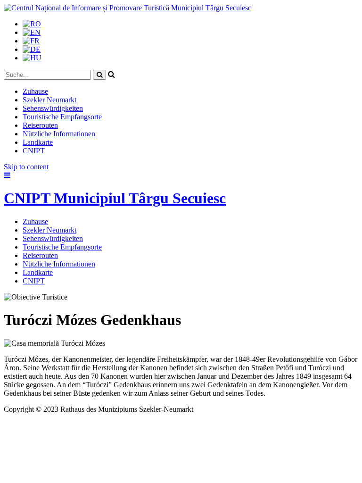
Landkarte (38, 142)
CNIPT (34, 151)
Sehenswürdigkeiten (53, 108)
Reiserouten (40, 125)
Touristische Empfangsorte (62, 117)
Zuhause (35, 91)
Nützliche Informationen (59, 134)
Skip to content (26, 167)
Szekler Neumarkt (49, 100)
